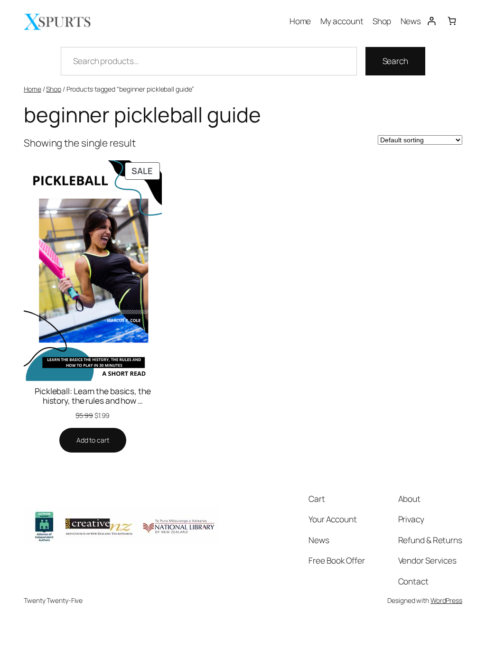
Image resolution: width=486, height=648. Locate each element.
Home (32, 88)
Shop (53, 88)
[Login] (431, 21)
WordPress (446, 600)
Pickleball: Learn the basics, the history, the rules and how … (93, 396)
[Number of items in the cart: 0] (452, 21)
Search (395, 60)
